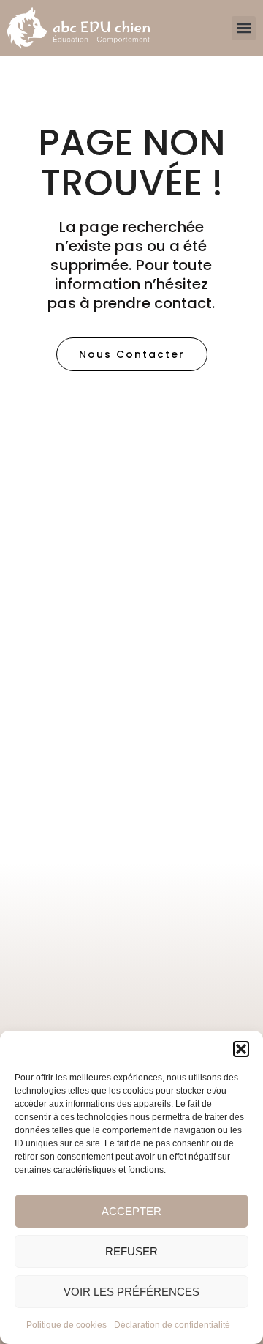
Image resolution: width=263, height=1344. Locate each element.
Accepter (131, 1211)
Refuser (131, 1251)
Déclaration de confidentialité (172, 1325)
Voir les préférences (131, 1291)
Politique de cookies (66, 1325)
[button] (241, 1049)
